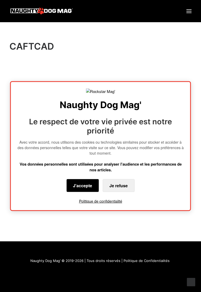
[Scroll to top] (191, 281)
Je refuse (118, 185)
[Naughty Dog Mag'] (41, 11)
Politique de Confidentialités (147, 261)
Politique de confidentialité (100, 200)
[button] (189, 11)
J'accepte (82, 185)
